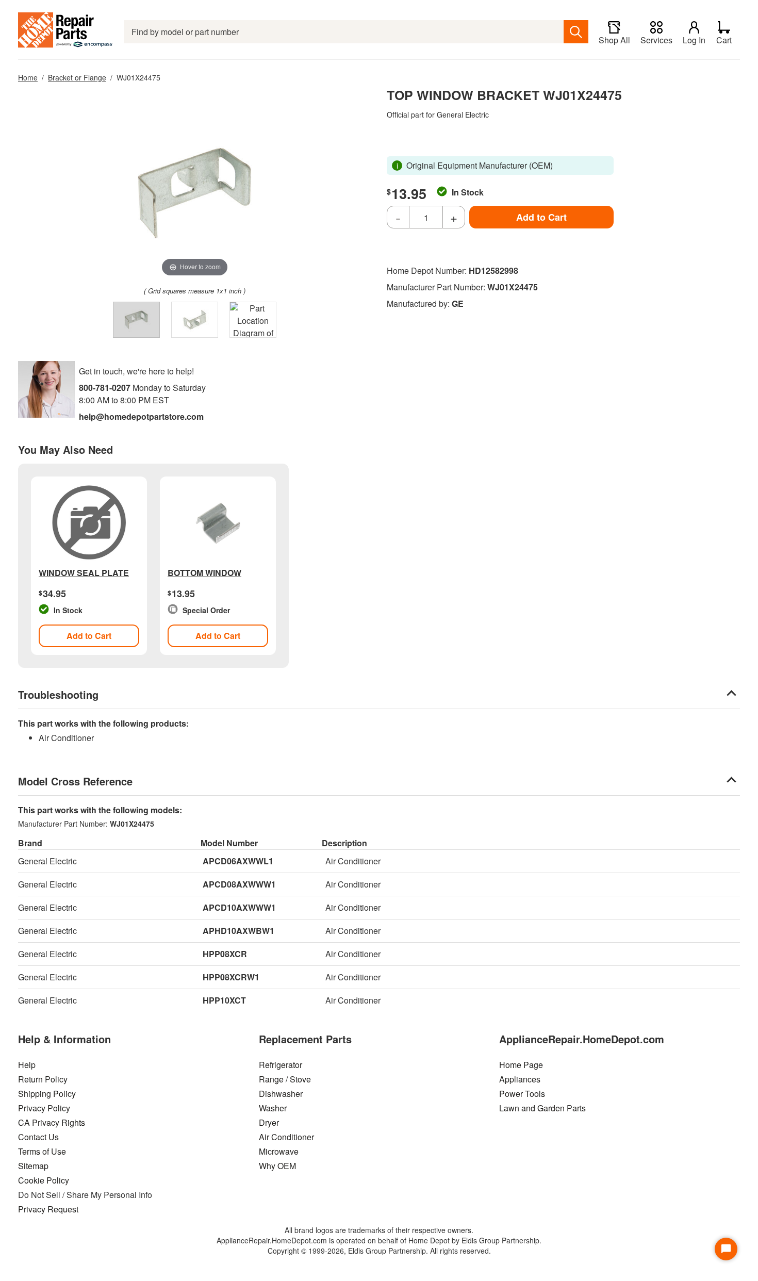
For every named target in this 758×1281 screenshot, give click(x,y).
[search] (576, 31)
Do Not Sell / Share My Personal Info (85, 1195)
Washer (273, 1108)
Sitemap (33, 1166)
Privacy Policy (44, 1108)
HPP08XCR (225, 954)
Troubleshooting (58, 694)
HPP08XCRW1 (231, 977)
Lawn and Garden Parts (542, 1108)
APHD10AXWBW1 (238, 931)
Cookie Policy (43, 1180)
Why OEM (277, 1166)
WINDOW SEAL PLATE (84, 573)
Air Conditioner (286, 1137)
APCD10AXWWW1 (239, 907)
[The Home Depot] (65, 31)
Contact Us (38, 1137)
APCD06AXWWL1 (238, 861)
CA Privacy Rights (51, 1122)
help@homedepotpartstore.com (141, 416)
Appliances (519, 1079)
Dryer (269, 1122)
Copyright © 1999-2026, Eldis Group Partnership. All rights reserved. (379, 1250)
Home (28, 77)
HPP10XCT (224, 1000)
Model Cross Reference (75, 781)
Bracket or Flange (77, 77)
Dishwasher (281, 1093)
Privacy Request (48, 1209)
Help (27, 1065)
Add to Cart (541, 217)
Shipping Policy (47, 1093)
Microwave (279, 1151)
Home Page (521, 1065)
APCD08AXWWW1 (239, 884)
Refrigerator (280, 1065)
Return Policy (43, 1079)
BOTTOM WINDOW (204, 573)
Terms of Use (42, 1151)
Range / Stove (285, 1079)
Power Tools (522, 1093)
